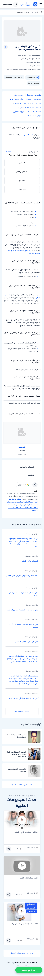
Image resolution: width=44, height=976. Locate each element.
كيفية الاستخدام (34, 115)
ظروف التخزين (19, 111)
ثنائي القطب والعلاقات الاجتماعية (16, 736)
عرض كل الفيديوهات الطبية (22, 953)
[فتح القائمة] (40, 4)
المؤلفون (30, 475)
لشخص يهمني (22, 171)
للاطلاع (22, 180)
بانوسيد (22, 447)
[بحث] (15, 4)
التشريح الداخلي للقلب (29, 878)
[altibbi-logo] (29, 4)
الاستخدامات (31, 77)
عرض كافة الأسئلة (22, 711)
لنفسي (22, 162)
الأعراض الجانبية (33, 83)
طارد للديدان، (28, 134)
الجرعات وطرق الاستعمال (14, 77)
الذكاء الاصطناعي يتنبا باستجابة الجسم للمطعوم (16, 754)
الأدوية (34, 12)
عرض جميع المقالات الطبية (22, 784)
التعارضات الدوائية (33, 99)
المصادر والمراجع (27, 467)
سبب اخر (22, 189)
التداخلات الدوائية (22, 103)
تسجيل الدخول (7, 4)
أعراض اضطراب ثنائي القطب (26, 832)
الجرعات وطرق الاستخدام (30, 107)
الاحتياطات (36, 103)
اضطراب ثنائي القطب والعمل (17, 770)
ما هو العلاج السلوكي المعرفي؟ (25, 924)
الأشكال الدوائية (34, 111)
